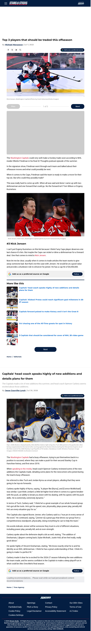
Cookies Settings (16, 615)
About (11, 603)
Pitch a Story (32, 607)
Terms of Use (75, 607)
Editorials (17, 357)
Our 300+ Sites (76, 603)
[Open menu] (5, 3)
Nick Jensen (40, 255)
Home (9, 357)
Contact (48, 603)
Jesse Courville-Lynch (15, 390)
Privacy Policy (51, 607)
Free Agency (19, 587)
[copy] (20, 49)
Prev (13, 106)
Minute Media (14, 621)
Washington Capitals (20, 158)
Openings (31, 603)
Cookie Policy (14, 611)
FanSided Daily (15, 607)
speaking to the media (22, 469)
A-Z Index (74, 611)
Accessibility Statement (55, 611)
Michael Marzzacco (14, 45)
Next (78, 106)
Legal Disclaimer (34, 611)
